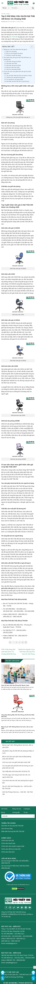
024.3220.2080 (27, 936)
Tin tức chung (5, 13)
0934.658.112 (5, 941)
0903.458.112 (21, 938)
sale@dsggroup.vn (11, 943)
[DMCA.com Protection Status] (18, 888)
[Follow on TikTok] (14, 908)
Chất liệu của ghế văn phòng (13, 55)
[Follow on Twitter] (18, 908)
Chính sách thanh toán (8, 843)
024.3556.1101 (19, 933)
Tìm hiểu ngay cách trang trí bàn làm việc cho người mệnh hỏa (16, 776)
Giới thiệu (4, 809)
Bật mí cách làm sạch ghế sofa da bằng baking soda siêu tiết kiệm (16, 758)
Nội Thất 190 (13, 37)
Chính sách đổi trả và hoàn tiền (11, 849)
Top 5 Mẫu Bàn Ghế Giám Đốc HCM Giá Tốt (16, 771)
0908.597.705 (10, 960)
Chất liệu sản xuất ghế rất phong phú (15, 77)
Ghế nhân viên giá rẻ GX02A (13, 61)
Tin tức (26, 812)
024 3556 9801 (13, 983)
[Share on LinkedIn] (25, 642)
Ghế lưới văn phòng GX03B (13, 69)
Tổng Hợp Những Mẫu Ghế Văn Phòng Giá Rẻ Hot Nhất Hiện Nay (17, 715)
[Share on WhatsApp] (10, 642)
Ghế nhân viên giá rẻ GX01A (13, 65)
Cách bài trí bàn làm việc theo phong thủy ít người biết (17, 782)
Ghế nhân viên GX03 (11, 63)
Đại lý (3, 812)
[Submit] (33, 8)
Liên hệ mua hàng (6, 828)
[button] (2, 3)
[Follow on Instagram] (10, 908)
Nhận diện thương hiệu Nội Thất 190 (12, 831)
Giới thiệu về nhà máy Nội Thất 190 (12, 825)
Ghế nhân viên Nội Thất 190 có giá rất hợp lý (17, 81)
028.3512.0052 (30, 958)
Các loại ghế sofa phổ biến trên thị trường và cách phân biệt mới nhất (17, 767)
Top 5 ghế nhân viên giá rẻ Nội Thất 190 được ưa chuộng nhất (17, 58)
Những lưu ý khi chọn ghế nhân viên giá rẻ (15, 49)
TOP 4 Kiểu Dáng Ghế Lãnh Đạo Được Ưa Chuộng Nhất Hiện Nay (8, 652)
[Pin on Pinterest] (22, 642)
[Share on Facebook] (13, 642)
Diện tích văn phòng (11, 51)
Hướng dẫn (16, 812)
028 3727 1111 (29, 983)
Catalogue (27, 809)
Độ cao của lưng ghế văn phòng (14, 53)
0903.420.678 (5, 863)
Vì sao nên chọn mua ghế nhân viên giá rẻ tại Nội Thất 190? (17, 72)
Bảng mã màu (16, 809)
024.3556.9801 (24, 861)
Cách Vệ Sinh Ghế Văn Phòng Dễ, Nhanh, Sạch (15, 685)
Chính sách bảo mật (7, 840)
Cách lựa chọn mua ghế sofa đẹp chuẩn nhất (16, 762)
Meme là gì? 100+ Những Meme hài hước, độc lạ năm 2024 (17, 727)
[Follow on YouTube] (30, 908)
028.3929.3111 (8, 958)
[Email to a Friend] (19, 642)
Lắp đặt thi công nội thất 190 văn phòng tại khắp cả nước (18, 752)
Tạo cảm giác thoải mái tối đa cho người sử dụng (19, 75)
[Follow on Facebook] (6, 908)
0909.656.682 (5, 868)
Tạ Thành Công (19, 21)
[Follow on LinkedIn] (26, 908)
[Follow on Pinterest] (22, 908)
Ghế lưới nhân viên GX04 (12, 67)
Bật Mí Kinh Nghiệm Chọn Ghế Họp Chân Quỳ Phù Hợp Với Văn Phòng (27, 652)
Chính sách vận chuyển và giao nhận (12, 846)
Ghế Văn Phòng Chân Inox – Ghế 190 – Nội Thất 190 (17, 793)
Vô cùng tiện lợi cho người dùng (14, 79)
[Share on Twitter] (16, 642)
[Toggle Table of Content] (31, 46)
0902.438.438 (15, 941)
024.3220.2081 (16, 936)
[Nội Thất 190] (18, 3)
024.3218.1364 (6, 936)
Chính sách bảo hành (8, 852)
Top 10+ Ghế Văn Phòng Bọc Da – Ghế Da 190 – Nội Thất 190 (17, 787)
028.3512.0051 (24, 866)
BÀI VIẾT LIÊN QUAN (12, 660)
